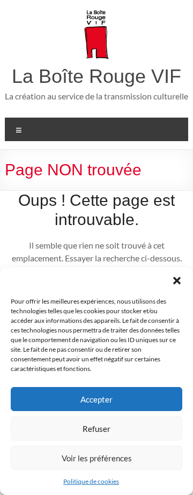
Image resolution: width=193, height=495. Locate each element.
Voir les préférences (97, 458)
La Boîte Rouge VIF (96, 76)
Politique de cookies (91, 481)
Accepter (96, 399)
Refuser (96, 429)
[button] (177, 280)
